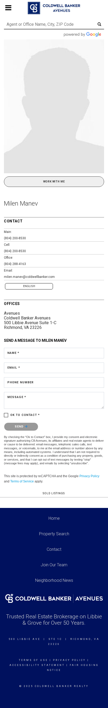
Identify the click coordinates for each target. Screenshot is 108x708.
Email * (13, 367)
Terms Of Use (33, 660)
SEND (20, 426)
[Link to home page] (54, 8)
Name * (13, 353)
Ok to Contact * (25, 415)
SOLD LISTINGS (54, 493)
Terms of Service (22, 481)
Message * (16, 397)
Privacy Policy (89, 476)
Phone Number (20, 382)
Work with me (54, 181)
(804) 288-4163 (15, 264)
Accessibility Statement (37, 665)
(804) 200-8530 (15, 238)
